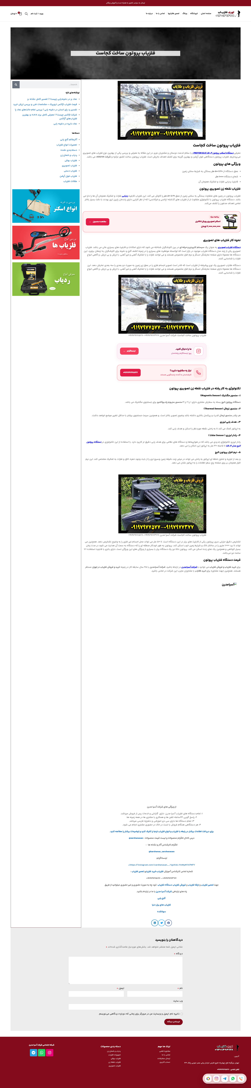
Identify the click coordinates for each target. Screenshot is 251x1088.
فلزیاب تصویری (69, 166)
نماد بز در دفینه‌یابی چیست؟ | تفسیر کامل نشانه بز (52, 99)
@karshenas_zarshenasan (162, 851)
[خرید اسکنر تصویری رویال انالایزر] (161, 222)
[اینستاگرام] (216, 1078)
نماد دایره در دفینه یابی (65, 124)
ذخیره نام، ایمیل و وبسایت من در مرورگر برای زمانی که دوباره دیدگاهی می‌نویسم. (139, 1014)
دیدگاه (178, 954)
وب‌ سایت (178, 1001)
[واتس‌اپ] (232, 1078)
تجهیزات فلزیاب (114, 1054)
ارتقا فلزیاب (193, 885)
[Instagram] (49, 1052)
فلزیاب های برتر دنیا (161, 905)
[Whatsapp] (41, 1052)
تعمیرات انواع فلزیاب (66, 145)
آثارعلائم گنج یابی (68, 139)
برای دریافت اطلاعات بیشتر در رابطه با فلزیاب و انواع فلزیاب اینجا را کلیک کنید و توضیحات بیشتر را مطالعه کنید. (162, 831)
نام (180, 988)
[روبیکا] (208, 1078)
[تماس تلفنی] (241, 1078)
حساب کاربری (165, 1062)
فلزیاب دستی (70, 171)
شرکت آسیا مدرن (164, 891)
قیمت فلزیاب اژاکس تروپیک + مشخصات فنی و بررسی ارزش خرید (45, 104)
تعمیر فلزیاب (138, 871)
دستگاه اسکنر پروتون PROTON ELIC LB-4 (213, 153)
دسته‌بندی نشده (69, 150)
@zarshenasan (136, 838)
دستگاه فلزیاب (165, 885)
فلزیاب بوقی (71, 160)
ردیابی (125, 196)
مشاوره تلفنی (164, 1051)
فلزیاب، (160, 871)
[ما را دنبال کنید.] (161, 351)
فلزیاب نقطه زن (114, 1062)
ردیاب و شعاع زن (68, 155)
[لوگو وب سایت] (227, 14)
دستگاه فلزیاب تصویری (229, 247)
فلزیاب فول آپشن (68, 176)
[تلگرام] (224, 1078)
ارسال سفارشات (163, 1058)
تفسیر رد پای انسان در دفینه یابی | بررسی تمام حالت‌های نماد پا (46, 110)
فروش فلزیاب (179, 885)
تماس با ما (166, 1054)
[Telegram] (33, 1052)
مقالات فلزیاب (70, 181)
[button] (168, 923)
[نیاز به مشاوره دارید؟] (161, 372)
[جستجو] (26, 14)
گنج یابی (162, 898)
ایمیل (120, 988)
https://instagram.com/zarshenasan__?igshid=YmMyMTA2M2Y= (161, 865)
